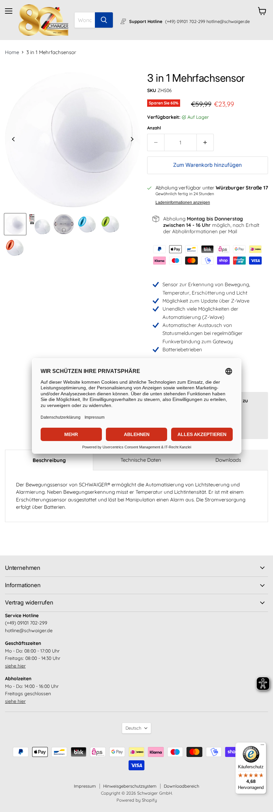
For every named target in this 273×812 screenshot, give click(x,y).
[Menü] (262, 746)
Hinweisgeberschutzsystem (129, 786)
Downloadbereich (181, 786)
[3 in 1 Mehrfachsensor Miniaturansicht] (15, 224)
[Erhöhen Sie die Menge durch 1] (205, 142)
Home (12, 52)
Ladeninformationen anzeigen (182, 202)
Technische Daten (141, 460)
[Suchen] (104, 20)
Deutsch (133, 728)
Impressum (85, 786)
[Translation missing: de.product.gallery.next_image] (132, 139)
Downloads (228, 460)
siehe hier (15, 666)
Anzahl (154, 127)
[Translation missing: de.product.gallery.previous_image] (13, 139)
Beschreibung (49, 460)
